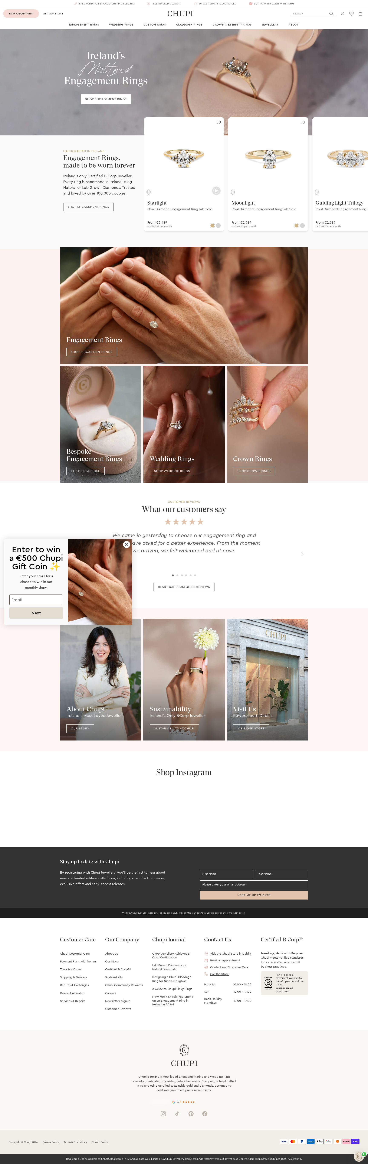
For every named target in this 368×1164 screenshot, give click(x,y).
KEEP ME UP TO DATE (254, 895)
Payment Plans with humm (78, 961)
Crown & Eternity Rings (232, 24)
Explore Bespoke (85, 471)
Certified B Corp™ (118, 969)
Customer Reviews (118, 1009)
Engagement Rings (84, 24)
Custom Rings (155, 24)
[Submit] (331, 13)
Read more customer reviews (184, 587)
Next (36, 613)
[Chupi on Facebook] (204, 1113)
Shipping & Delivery (73, 977)
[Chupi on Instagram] (163, 1113)
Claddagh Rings (189, 24)
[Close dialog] (126, 544)
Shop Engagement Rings (106, 99)
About (294, 24)
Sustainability (114, 977)
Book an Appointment (225, 960)
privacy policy (237, 913)
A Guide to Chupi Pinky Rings (172, 989)
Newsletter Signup (118, 1001)
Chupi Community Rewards (124, 985)
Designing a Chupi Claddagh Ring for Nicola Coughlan (171, 979)
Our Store (112, 961)
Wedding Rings (121, 24)
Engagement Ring (191, 1076)
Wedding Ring (220, 1076)
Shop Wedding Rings (172, 471)
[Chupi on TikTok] (177, 1113)
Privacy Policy (51, 1142)
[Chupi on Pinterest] (191, 1113)
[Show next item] (302, 554)
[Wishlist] (351, 13)
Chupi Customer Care (75, 953)
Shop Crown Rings (254, 471)
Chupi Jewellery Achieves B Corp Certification (171, 955)
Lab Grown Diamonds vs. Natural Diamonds (169, 967)
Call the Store (219, 974)
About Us (111, 953)
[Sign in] (342, 13)
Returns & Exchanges (74, 985)
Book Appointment (21, 13)
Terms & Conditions (75, 1142)
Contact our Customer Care (229, 967)
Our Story (80, 728)
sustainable (178, 1085)
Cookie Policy (100, 1142)
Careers (110, 993)
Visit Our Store (53, 13)
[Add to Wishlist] (219, 122)
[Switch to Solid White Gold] (218, 225)
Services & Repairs (72, 1001)
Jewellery (270, 24)
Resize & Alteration (72, 993)
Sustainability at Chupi (174, 728)
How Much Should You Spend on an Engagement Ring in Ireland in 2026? (172, 1000)
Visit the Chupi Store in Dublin (230, 953)
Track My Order (70, 969)
